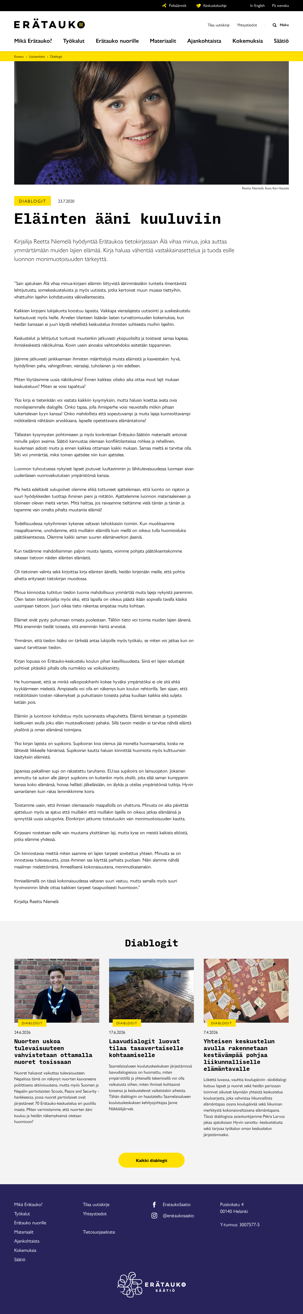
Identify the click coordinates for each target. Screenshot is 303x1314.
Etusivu (19, 56)
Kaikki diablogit (151, 1160)
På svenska (280, 5)
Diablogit (56, 56)
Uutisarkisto (37, 56)
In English (257, 5)
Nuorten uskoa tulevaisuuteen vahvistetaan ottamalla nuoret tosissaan (53, 1051)
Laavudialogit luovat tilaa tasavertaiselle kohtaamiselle (146, 1048)
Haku (284, 24)
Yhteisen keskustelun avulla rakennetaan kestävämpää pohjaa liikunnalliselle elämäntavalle (239, 1055)
